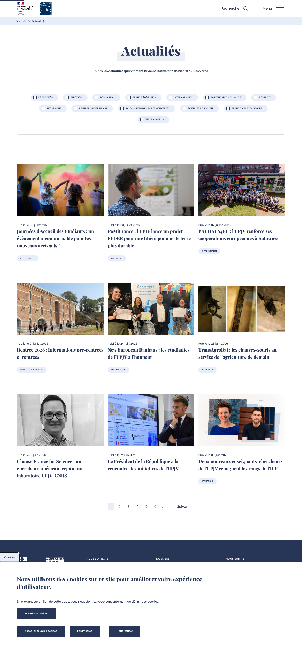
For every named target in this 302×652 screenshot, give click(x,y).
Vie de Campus (154, 119)
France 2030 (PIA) (144, 97)
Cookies (9, 557)
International (183, 97)
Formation (107, 97)
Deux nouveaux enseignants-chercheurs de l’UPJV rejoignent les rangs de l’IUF (240, 464)
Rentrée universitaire (93, 108)
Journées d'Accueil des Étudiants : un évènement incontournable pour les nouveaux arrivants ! (55, 238)
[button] (234, 8)
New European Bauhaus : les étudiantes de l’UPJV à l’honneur (149, 353)
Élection (76, 97)
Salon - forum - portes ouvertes (148, 108)
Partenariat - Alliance (226, 97)
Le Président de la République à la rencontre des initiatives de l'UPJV (143, 464)
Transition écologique (247, 108)
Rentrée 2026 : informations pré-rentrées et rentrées (60, 353)
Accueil (21, 21)
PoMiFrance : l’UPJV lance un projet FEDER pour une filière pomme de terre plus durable (149, 238)
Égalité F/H (45, 97)
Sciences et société (200, 108)
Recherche (54, 108)
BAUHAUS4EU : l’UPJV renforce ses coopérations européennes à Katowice (238, 234)
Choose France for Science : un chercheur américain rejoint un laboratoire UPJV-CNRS (50, 468)
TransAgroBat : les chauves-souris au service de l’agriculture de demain (237, 353)
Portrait (265, 97)
